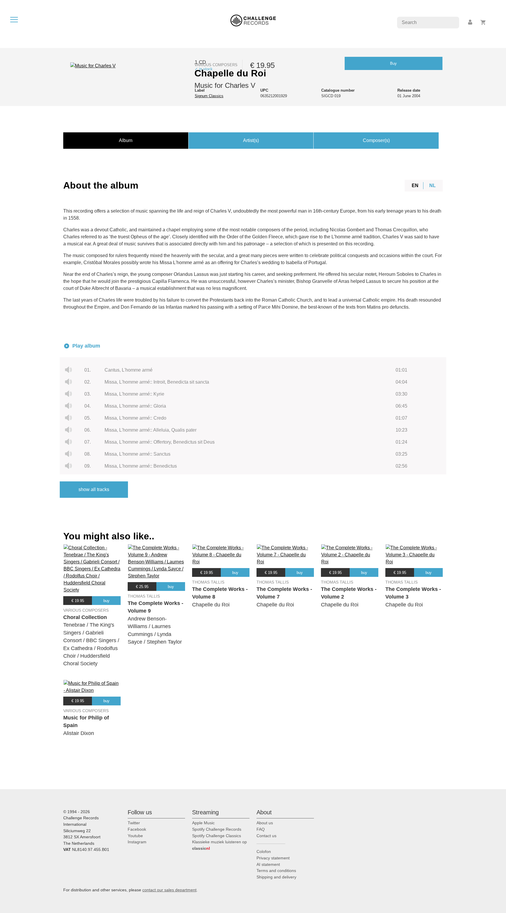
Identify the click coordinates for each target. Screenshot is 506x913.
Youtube (135, 835)
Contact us (266, 835)
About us (265, 822)
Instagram (137, 842)
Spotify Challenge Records (216, 829)
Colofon (264, 851)
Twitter (134, 822)
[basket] (483, 22)
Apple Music (203, 822)
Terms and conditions (276, 870)
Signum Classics (209, 96)
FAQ (261, 829)
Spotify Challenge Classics (216, 835)
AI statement (268, 864)
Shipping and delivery (276, 877)
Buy (393, 63)
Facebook (137, 829)
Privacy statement (273, 858)
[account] (470, 22)
